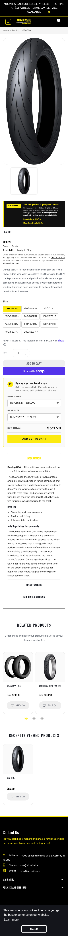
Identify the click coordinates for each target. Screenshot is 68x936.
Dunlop (15, 30)
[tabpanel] (34, 521)
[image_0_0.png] (24, 181)
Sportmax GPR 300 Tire (50, 685)
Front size (14, 396)
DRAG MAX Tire (13, 685)
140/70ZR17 (30, 316)
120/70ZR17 (49, 308)
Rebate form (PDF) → (32, 219)
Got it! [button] (34, 928)
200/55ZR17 (31, 331)
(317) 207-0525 (58, 257)
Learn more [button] (11, 919)
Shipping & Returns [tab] (34, 597)
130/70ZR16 (11, 316)
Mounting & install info (33, 223)
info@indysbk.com (11, 263)
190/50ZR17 (49, 324)
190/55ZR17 (11, 331)
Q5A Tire (11, 777)
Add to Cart (34, 363)
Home (6, 30)
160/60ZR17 (11, 324)
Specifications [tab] (34, 585)
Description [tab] (34, 458)
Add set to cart (34, 438)
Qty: (5, 353)
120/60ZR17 (30, 308)
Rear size (13, 410)
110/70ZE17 (11, 308)
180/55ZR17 (30, 324)
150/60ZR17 (49, 316)
